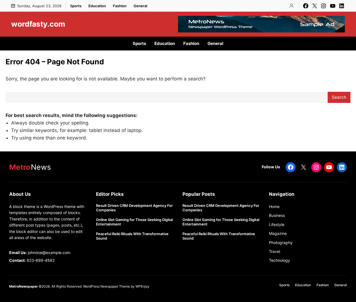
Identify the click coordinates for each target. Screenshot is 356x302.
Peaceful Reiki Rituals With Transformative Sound (132, 236)
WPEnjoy (142, 286)
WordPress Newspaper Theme (106, 286)
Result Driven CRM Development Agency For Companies (134, 208)
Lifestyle (276, 224)
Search (339, 97)
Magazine (278, 233)
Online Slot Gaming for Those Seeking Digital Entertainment (134, 222)
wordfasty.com (38, 23)
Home (274, 206)
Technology (279, 260)
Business (277, 215)
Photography (281, 242)
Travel (274, 251)
